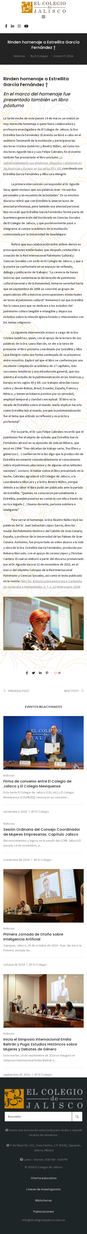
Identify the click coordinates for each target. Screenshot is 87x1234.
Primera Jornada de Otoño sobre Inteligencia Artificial (33, 937)
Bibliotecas (43, 1200)
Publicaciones (43, 1211)
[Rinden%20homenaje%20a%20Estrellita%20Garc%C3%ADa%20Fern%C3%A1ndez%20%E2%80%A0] (27, 673)
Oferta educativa (43, 1178)
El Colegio (41, 56)
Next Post (71, 691)
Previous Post (18, 691)
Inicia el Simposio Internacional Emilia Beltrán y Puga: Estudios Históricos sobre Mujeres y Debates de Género (40, 1044)
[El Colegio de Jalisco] (44, 11)
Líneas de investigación (43, 1189)
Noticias (19, 56)
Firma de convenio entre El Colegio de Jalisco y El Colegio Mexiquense (37, 784)
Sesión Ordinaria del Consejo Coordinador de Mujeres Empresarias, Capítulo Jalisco (41, 832)
